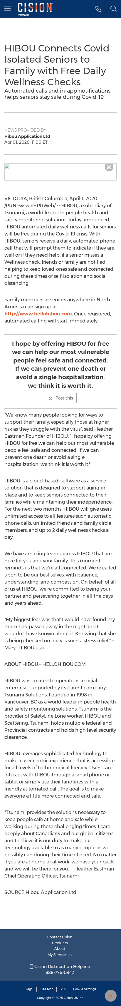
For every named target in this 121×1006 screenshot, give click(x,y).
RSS (63, 989)
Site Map (47, 989)
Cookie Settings (84, 989)
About (59, 948)
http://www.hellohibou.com (38, 314)
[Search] (113, 9)
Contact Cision (59, 937)
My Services (58, 954)
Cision (68, 998)
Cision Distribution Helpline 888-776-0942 (61, 969)
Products (60, 943)
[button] (60, 166)
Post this (64, 398)
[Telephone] (98, 9)
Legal (29, 989)
